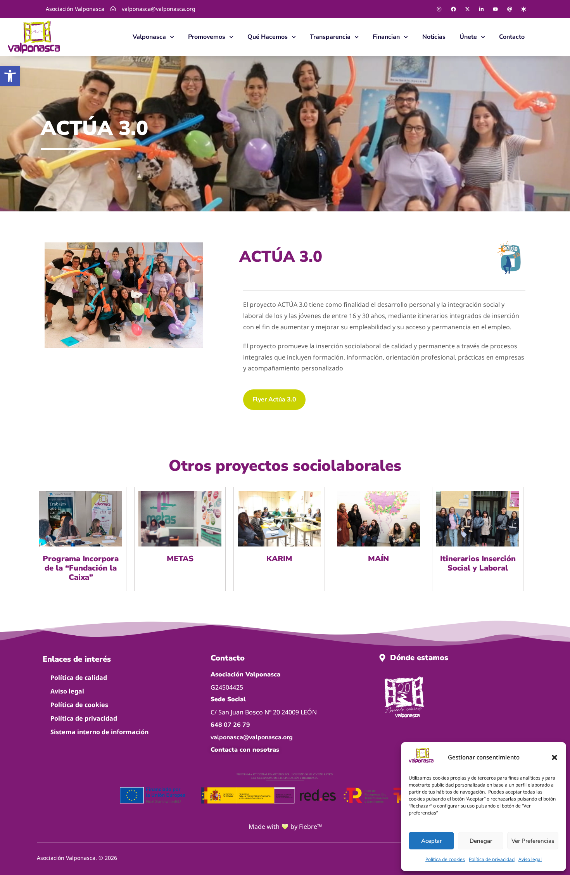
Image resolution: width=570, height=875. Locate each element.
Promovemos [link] (206, 37)
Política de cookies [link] (445, 859)
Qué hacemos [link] (267, 37)
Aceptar (431, 841)
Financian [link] (386, 37)
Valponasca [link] (149, 37)
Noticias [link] (434, 37)
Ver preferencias (532, 841)
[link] (10, 76)
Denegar (481, 841)
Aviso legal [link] (530, 859)
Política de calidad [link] (78, 677)
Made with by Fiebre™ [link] (285, 826)
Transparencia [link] (330, 37)
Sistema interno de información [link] (99, 732)
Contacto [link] (512, 37)
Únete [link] (468, 37)
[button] (554, 757)
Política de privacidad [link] (492, 859)
